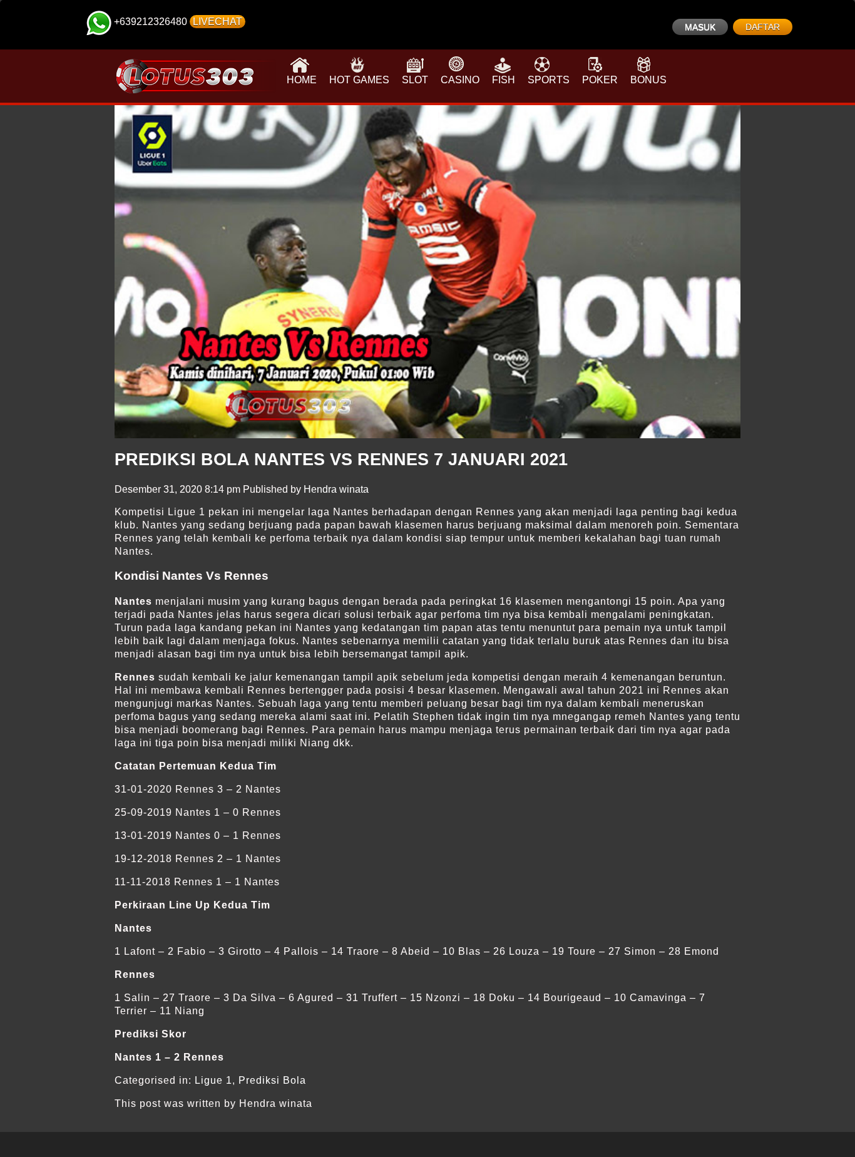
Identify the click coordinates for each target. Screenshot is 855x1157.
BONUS (648, 80)
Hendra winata (336, 489)
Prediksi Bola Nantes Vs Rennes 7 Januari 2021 (341, 459)
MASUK (700, 27)
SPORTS (549, 80)
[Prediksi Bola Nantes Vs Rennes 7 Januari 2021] (427, 271)
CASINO (460, 80)
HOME (302, 80)
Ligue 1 (213, 1080)
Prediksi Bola (272, 1080)
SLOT (415, 80)
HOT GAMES (359, 80)
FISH (503, 80)
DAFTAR (762, 27)
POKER (600, 80)
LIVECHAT (217, 21)
